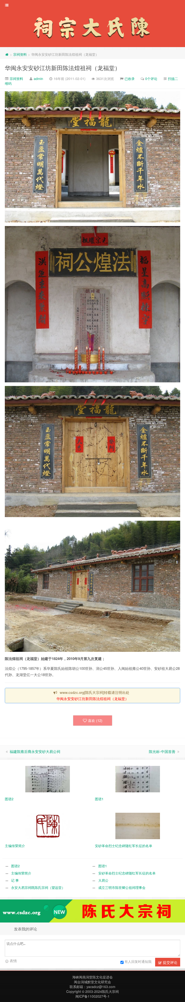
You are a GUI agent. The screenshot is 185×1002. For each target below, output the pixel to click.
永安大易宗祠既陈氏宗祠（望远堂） (38, 887)
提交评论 (169, 962)
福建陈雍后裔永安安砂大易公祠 (35, 751)
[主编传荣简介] (47, 825)
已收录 (130, 78)
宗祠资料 (20, 54)
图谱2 (15, 865)
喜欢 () (95, 720)
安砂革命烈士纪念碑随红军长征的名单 (127, 873)
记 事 (15, 880)
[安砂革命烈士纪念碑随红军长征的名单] (137, 825)
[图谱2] (47, 778)
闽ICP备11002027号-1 (92, 996)
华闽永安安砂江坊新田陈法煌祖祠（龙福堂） (62, 67)
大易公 (103, 880)
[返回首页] (7, 54)
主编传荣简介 (21, 873)
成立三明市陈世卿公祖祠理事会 (121, 887)
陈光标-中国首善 (162, 751)
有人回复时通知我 (138, 961)
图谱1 (102, 865)
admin (38, 78)
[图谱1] (137, 778)
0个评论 (151, 78)
